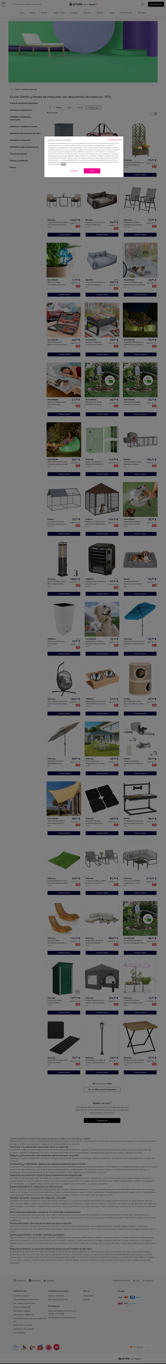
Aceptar (92, 171)
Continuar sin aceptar (115, 139)
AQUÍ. (64, 164)
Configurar (74, 171)
